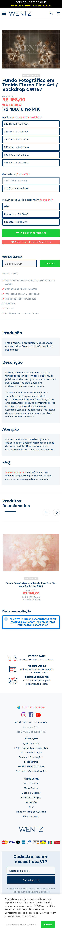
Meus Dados (31, 788)
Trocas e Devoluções (31, 757)
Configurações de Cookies (31, 771)
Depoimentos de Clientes (31, 811)
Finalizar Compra (31, 797)
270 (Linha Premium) (16, 188)
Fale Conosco (31, 816)
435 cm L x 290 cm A (16, 162)
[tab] (31, 333)
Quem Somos (31, 743)
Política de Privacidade (31, 766)
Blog (31, 807)
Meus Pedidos (31, 783)
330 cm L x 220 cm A (16, 139)
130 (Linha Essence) (15, 180)
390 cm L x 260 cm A (16, 154)
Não (6, 206)
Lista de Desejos (31, 792)
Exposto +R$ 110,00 (15, 221)
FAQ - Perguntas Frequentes (31, 748)
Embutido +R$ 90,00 (16, 214)
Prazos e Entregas (31, 752)
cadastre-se (40, 625)
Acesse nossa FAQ (15, 472)
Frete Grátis (31, 761)
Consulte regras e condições (37, 659)
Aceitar (48, 924)
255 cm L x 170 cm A (16, 131)
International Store (33, 707)
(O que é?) (22, 174)
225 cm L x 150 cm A (16, 123)
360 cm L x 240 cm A (16, 147)
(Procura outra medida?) (25, 117)
